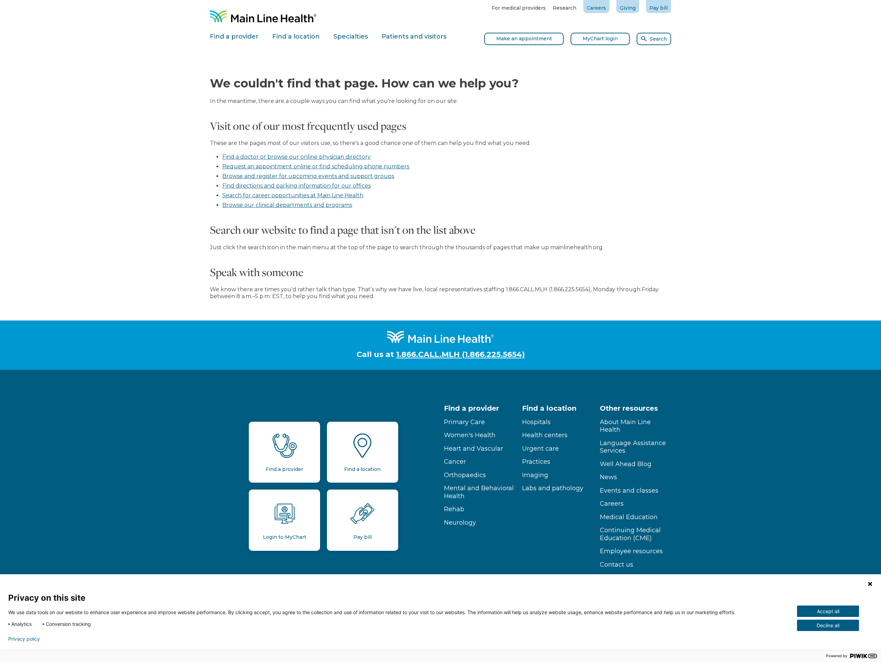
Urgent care (540, 448)
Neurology (460, 522)
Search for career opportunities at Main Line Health (292, 195)
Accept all (828, 611)
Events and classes (629, 490)
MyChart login (600, 38)
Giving (628, 8)
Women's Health (470, 435)
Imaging (535, 475)
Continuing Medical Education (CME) (630, 534)
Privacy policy (24, 639)
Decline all (828, 625)
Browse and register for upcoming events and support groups (308, 176)
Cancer (455, 461)
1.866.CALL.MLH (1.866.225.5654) (460, 354)
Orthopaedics (465, 475)
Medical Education (629, 517)
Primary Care (464, 422)
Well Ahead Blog (625, 464)
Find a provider (471, 408)
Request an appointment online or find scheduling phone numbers (315, 166)
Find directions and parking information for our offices (296, 185)
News (608, 477)
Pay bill (658, 8)
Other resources (629, 408)
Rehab (454, 509)
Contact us (616, 564)
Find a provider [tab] (234, 36)
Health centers (544, 435)
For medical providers (519, 8)
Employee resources (631, 551)
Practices (536, 461)
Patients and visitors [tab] (414, 36)
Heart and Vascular (473, 448)
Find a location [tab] (296, 36)
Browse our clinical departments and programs (287, 205)
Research (564, 8)
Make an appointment (524, 38)
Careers (596, 8)
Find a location (549, 408)
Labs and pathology (552, 488)
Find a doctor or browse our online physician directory (296, 157)
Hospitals (536, 422)
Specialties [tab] (350, 36)
